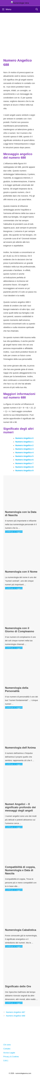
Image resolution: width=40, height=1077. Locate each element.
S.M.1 (5, 1061)
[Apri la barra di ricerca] (37, 9)
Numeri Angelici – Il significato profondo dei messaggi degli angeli (20, 807)
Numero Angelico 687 (15, 1012)
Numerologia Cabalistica (20, 929)
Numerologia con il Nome (21, 571)
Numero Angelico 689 (15, 1016)
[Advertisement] (20, 34)
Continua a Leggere (14, 532)
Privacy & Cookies (11, 1057)
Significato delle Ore (18, 986)
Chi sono (7, 1045)
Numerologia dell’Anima (20, 747)
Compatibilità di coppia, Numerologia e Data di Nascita (20, 870)
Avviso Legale (9, 1053)
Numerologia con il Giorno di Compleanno (19, 630)
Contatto (6, 1049)
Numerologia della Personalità (16, 689)
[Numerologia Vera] (20, 3)
